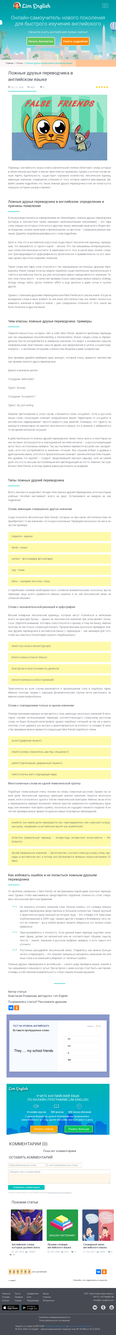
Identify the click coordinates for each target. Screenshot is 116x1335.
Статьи (19, 63)
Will (69, 1059)
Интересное (48, 1300)
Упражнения (33, 1300)
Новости (6, 1293)
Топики (18, 1300)
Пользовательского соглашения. (59, 1193)
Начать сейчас (44, 1129)
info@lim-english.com (104, 1300)
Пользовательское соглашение (54, 1320)
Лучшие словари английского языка (59, 1246)
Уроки (46, 1293)
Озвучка (47, 1297)
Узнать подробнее (75, 41)
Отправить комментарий (26, 1187)
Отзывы (6, 1297)
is (68, 1052)
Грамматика (33, 1293)
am (69, 1038)
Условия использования (80, 1326)
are (69, 1045)
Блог (29, 1297)
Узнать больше (78, 1129)
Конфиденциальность (55, 1326)
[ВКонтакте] (10, 1007)
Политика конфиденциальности (54, 1317)
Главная (9, 63)
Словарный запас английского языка (95, 1246)
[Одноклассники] (16, 1007)
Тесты (18, 1293)
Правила (19, 1297)
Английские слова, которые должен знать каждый (26, 1247)
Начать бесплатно (40, 41)
